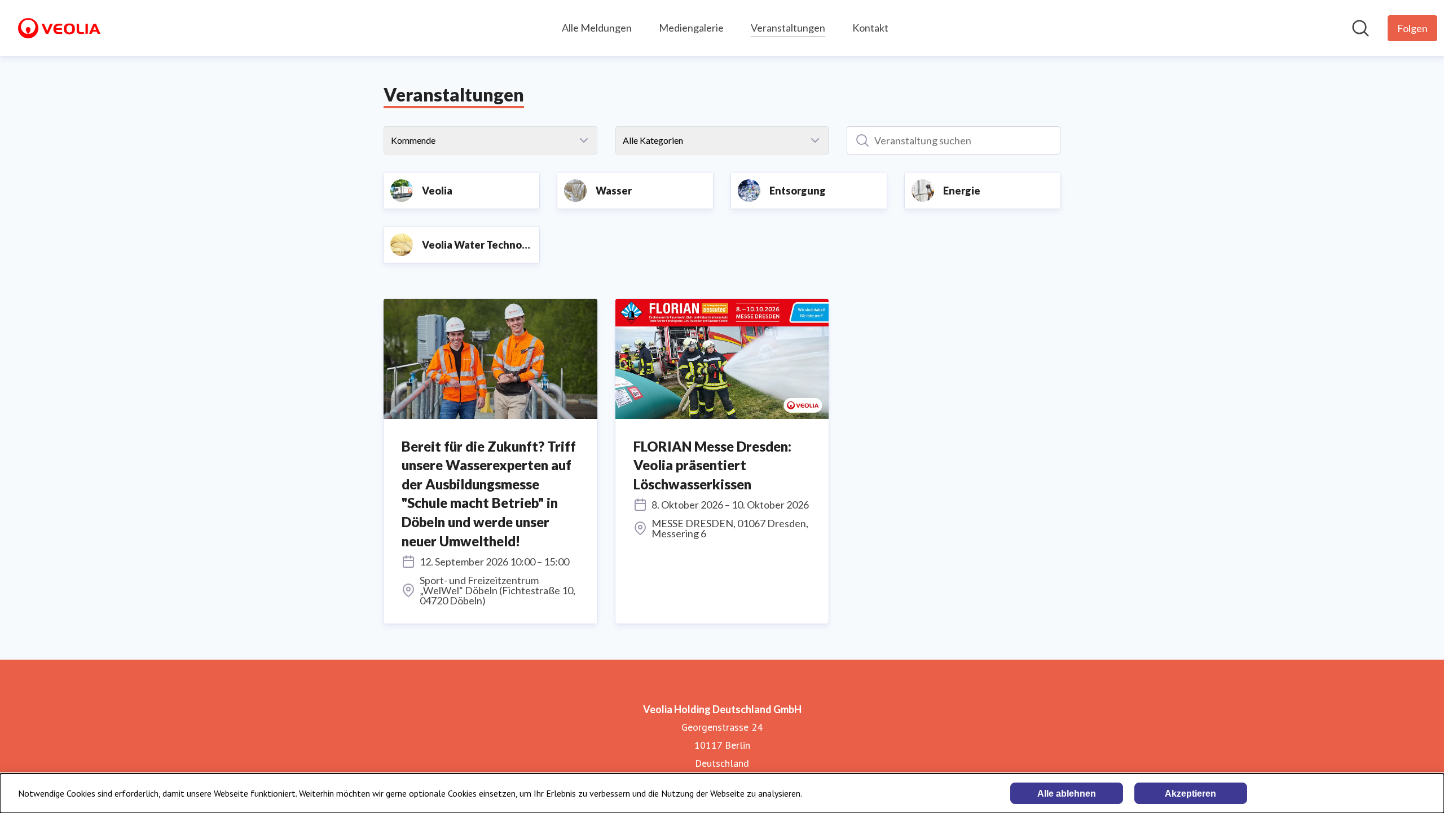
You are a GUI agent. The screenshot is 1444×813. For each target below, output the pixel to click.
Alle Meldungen (597, 27)
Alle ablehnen (1066, 793)
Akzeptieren (1190, 793)
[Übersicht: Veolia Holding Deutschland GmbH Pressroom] (59, 28)
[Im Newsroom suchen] (1360, 28)
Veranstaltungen (788, 27)
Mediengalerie (691, 27)
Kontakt (870, 27)
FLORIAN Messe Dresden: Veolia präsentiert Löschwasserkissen (712, 465)
